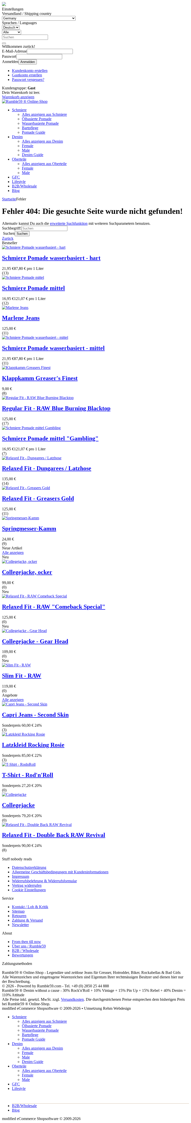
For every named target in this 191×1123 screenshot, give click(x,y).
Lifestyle (19, 181)
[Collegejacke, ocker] (19, 561)
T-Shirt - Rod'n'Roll (27, 775)
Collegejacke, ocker (27, 572)
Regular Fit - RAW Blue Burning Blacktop (56, 408)
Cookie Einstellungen (29, 890)
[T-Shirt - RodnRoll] (19, 764)
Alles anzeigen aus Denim (42, 141)
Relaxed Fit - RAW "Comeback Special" (53, 606)
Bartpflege (30, 128)
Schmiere (19, 110)
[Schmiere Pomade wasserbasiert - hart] (33, 247)
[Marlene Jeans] (15, 307)
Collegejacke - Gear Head (35, 641)
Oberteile (19, 159)
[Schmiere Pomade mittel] (23, 277)
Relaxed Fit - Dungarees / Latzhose (46, 468)
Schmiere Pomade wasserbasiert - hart (51, 258)
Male (26, 150)
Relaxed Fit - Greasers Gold (38, 498)
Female (27, 146)
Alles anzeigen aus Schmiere (44, 114)
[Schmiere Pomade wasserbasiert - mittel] (35, 337)
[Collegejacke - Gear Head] (24, 631)
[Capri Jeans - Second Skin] (24, 704)
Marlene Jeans (21, 318)
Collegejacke (18, 805)
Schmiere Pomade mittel (33, 288)
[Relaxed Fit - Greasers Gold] (26, 488)
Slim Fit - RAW (21, 675)
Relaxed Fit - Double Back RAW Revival (53, 835)
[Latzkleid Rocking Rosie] (23, 734)
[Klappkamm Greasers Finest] (26, 367)
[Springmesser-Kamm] (20, 518)
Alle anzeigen (13, 552)
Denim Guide (32, 155)
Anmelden (27, 62)
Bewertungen (22, 955)
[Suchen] (4, 43)
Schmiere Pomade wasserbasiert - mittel (53, 348)
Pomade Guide (33, 132)
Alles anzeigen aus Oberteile (44, 164)
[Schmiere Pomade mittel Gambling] (31, 428)
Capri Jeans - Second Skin (35, 714)
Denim (17, 137)
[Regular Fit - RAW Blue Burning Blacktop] (38, 398)
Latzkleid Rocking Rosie (33, 745)
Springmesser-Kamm (29, 528)
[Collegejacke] (14, 794)
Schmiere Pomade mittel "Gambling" (50, 438)
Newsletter (20, 925)
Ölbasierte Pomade (36, 119)
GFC (16, 177)
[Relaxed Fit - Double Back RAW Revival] (37, 825)
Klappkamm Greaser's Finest (40, 378)
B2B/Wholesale (24, 186)
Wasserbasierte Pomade (40, 123)
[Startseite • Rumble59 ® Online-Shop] (25, 101)
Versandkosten (72, 999)
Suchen (22, 234)
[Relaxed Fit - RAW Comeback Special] (34, 596)
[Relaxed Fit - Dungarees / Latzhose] (31, 458)
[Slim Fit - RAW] (16, 665)
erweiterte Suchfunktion (69, 223)
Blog (16, 190)
